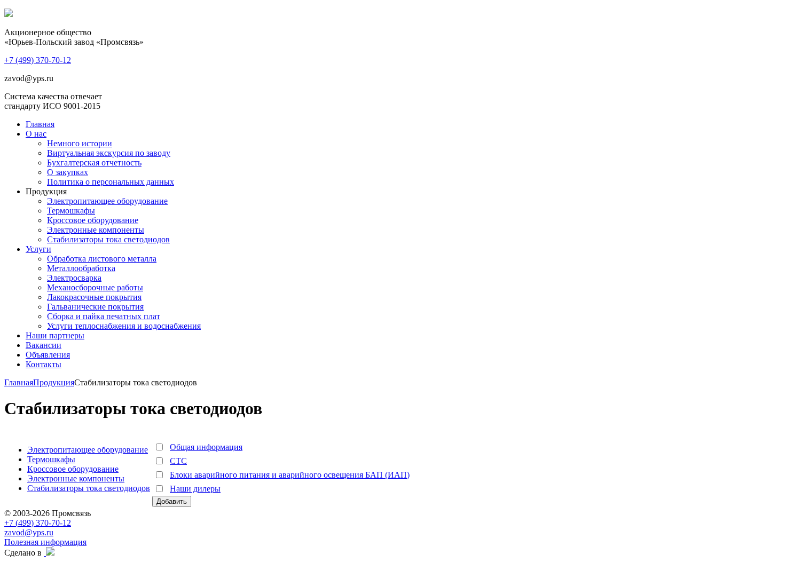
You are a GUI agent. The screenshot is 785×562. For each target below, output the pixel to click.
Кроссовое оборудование (92, 220)
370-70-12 (37, 60)
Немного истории (79, 143)
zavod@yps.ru (28, 532)
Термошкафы (71, 210)
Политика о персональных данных (110, 181)
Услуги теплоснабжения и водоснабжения (124, 325)
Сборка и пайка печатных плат (103, 316)
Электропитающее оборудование (107, 200)
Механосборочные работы (95, 287)
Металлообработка (81, 268)
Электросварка (74, 277)
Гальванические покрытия (95, 306)
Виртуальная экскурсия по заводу (108, 152)
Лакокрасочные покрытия (94, 297)
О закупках (67, 172)
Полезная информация (45, 542)
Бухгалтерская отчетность (94, 162)
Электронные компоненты (95, 229)
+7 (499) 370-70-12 (37, 522)
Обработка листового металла (101, 258)
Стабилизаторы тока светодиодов (108, 239)
